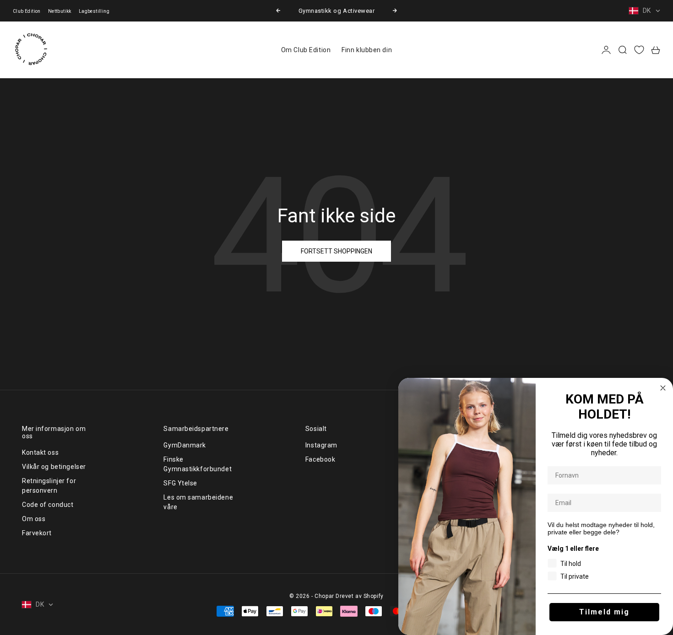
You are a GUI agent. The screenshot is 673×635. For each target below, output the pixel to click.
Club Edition (27, 11)
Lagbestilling (94, 11)
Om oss (33, 518)
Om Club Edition (306, 50)
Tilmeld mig (604, 612)
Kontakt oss (40, 452)
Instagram (321, 445)
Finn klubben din (367, 50)
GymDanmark (184, 445)
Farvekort (37, 533)
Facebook (320, 459)
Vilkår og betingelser (54, 466)
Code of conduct (47, 504)
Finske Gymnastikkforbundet (197, 464)
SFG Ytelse (180, 483)
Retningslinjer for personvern (49, 485)
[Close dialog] (662, 387)
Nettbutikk (59, 11)
